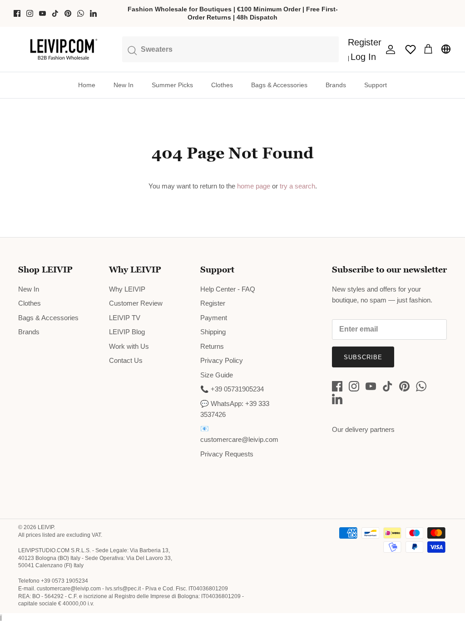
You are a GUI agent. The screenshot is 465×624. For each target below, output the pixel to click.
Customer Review (136, 303)
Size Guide (216, 375)
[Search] (230, 49)
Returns (212, 346)
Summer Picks (172, 85)
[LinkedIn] (93, 13)
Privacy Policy (221, 360)
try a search (297, 186)
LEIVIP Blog (127, 332)
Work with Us (129, 346)
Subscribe (363, 357)
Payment (213, 318)
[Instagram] (29, 13)
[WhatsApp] (80, 13)
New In (124, 85)
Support (375, 85)
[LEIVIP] (63, 49)
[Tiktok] (55, 13)
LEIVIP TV (124, 318)
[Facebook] (17, 13)
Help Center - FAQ (227, 289)
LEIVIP (46, 527)
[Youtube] (42, 13)
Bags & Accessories (279, 85)
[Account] (388, 49)
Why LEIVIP (127, 289)
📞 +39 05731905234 (232, 389)
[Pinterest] (67, 13)
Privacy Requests (226, 454)
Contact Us (126, 360)
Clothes (222, 85)
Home (86, 85)
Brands (336, 85)
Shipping (213, 332)
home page (253, 186)
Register (212, 303)
